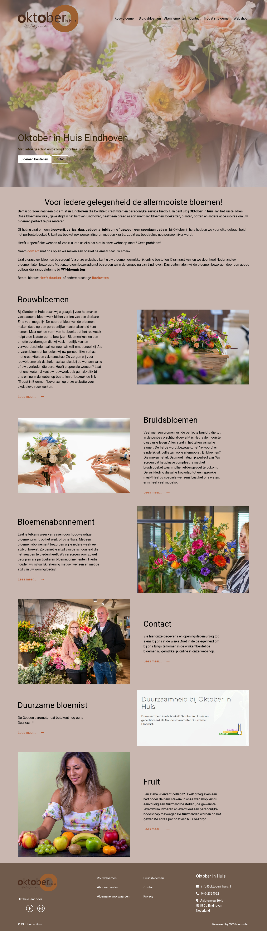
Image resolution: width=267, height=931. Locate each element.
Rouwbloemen (125, 18)
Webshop (241, 18)
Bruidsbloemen (150, 18)
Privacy (148, 896)
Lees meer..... (27, 397)
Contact (194, 18)
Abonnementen (175, 18)
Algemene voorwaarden (113, 896)
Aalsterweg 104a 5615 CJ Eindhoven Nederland (209, 905)
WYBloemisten (239, 924)
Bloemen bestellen (34, 159)
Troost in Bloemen (217, 18)
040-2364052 (209, 893)
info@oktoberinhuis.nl (215, 886)
